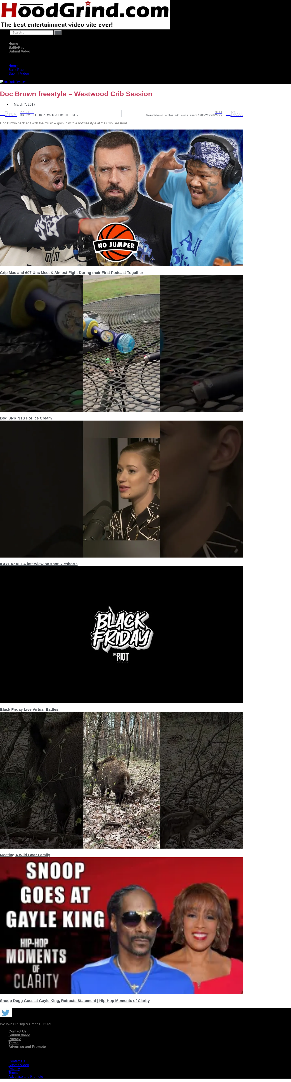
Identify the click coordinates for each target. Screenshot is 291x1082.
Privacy (15, 1039)
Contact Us (18, 1031)
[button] (121, 59)
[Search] (58, 32)
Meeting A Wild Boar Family (25, 855)
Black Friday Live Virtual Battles (29, 709)
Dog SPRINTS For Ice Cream (26, 418)
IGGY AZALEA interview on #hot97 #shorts (39, 564)
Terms (14, 1043)
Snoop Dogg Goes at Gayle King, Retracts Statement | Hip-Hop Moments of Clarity (75, 1001)
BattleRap (16, 47)
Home (13, 43)
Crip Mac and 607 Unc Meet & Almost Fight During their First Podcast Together (71, 273)
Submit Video (19, 51)
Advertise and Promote (27, 1047)
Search (4, 32)
